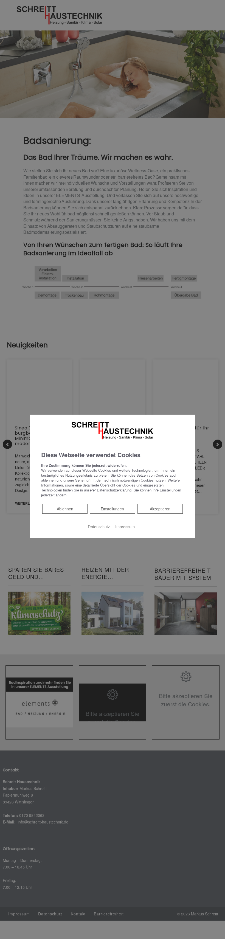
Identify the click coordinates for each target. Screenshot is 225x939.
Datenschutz (99, 526)
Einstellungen (112, 508)
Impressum (125, 526)
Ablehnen (65, 508)
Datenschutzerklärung (114, 490)
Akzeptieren (160, 508)
